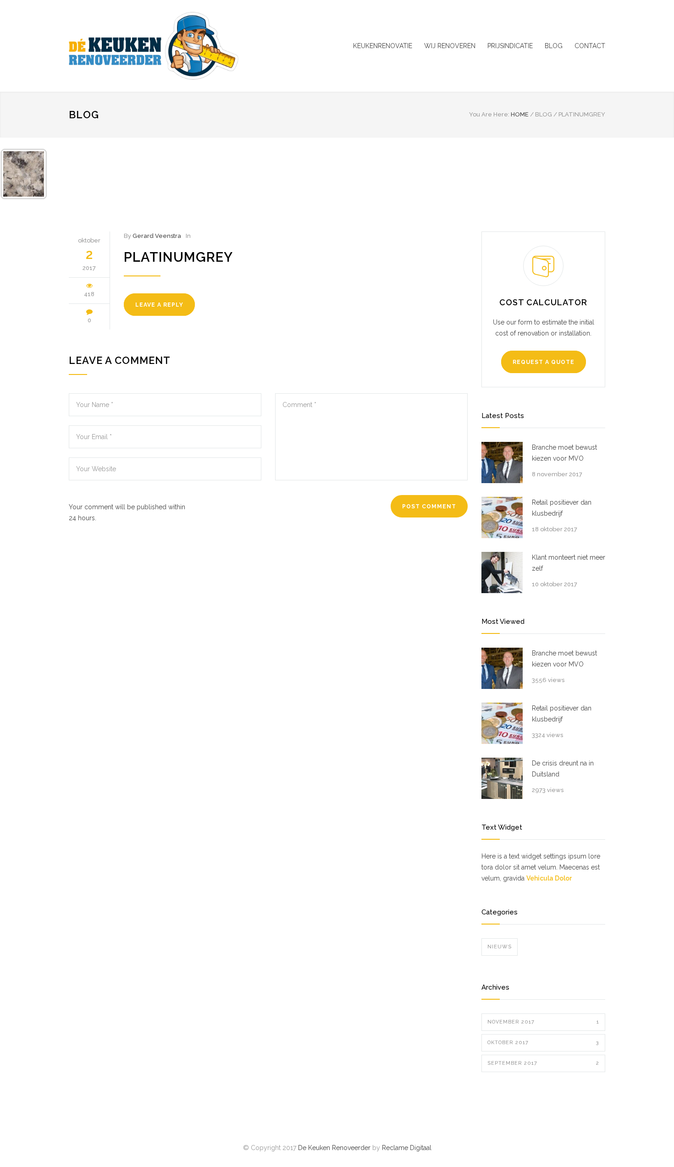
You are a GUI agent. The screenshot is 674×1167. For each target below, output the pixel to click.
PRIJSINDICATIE (510, 46)
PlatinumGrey (178, 257)
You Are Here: (489, 114)
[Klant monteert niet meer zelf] (502, 572)
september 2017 (543, 1063)
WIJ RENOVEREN (449, 46)
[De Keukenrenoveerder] (153, 46)
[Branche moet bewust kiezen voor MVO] (502, 462)
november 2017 (543, 1022)
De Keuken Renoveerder (334, 1147)
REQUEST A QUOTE (544, 362)
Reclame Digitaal (406, 1147)
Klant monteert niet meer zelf (568, 563)
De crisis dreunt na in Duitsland (563, 769)
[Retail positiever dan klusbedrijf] (502, 517)
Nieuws (499, 947)
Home (520, 114)
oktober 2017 (543, 1043)
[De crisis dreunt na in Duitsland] (502, 778)
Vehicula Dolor (549, 878)
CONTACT (590, 46)
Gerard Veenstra (157, 235)
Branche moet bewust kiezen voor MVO (564, 453)
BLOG (554, 46)
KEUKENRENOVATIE (382, 46)
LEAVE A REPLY (159, 305)
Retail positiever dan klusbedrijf (561, 508)
